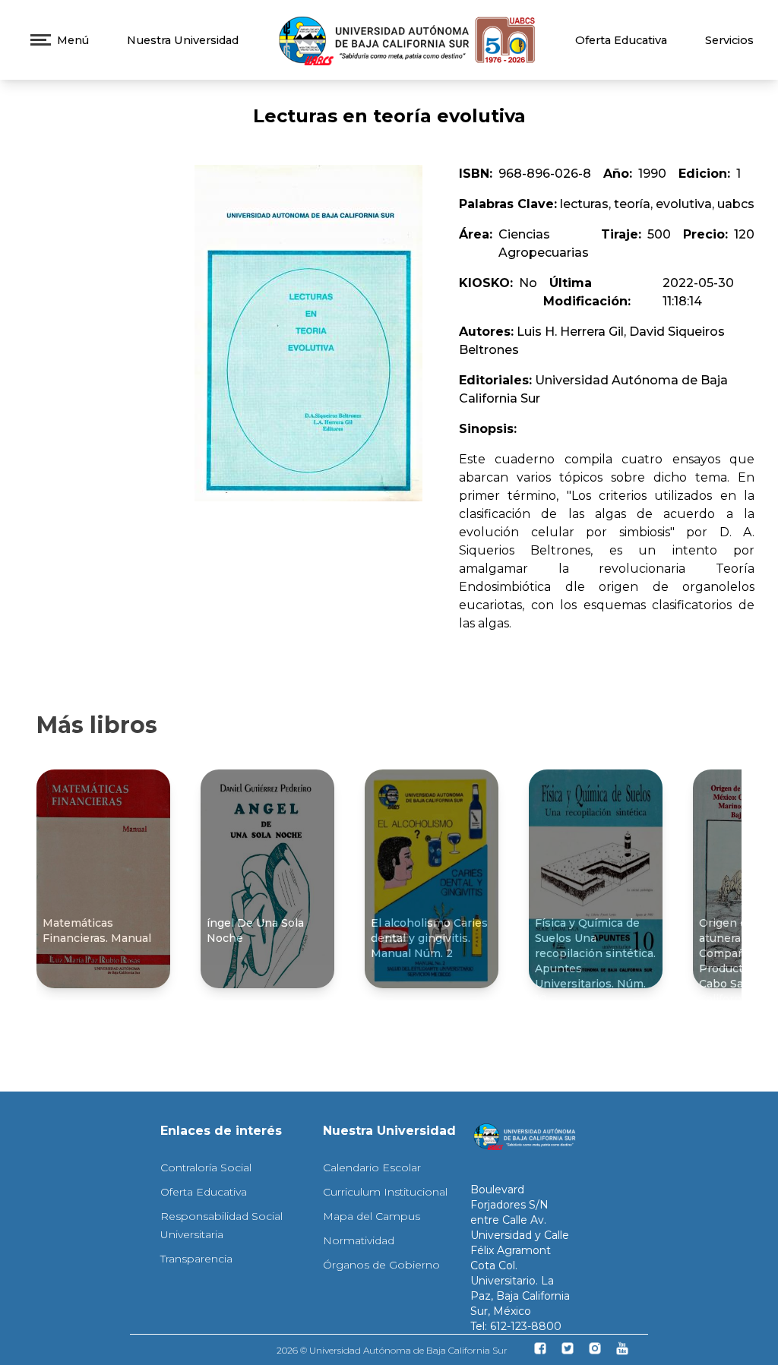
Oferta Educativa (621, 40)
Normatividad (358, 1240)
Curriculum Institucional (385, 1192)
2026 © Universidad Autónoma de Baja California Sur (392, 1350)
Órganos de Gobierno (381, 1265)
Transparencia (196, 1258)
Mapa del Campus (371, 1216)
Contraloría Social (205, 1167)
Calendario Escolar (372, 1167)
